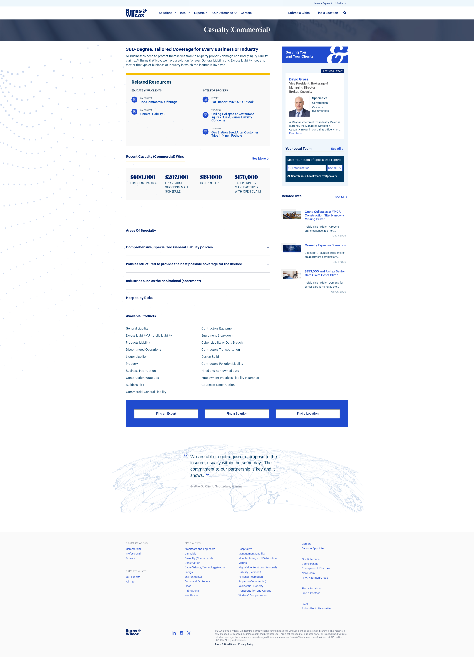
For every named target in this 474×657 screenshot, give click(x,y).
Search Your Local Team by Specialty (314, 176)
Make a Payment (323, 3)
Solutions (165, 12)
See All (336, 148)
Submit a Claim (299, 12)
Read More (295, 133)
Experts (199, 12)
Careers (246, 12)
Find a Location (327, 12)
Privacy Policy (245, 644)
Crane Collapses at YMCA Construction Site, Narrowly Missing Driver (324, 215)
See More (259, 158)
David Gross (298, 79)
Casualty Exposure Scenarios (325, 245)
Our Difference (222, 12)
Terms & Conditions (225, 644)
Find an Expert (166, 413)
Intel (183, 12)
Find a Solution (237, 413)
